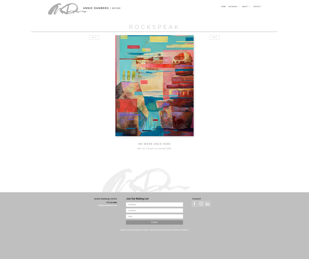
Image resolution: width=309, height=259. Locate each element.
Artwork (232, 7)
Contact (257, 7)
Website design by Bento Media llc (173, 230)
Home (223, 7)
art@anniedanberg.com (107, 205)
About (245, 7)
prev (94, 37)
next (214, 37)
